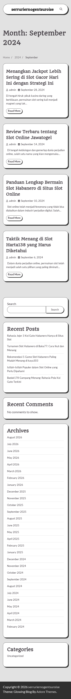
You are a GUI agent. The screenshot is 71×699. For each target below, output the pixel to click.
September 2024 (16, 579)
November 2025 (16, 498)
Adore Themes (46, 691)
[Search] (61, 9)
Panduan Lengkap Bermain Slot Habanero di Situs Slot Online (34, 188)
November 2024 (16, 565)
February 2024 (15, 626)
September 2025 (16, 511)
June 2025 (13, 525)
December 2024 (16, 559)
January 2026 (15, 484)
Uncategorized (15, 655)
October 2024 (15, 572)
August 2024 (14, 586)
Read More (14, 110)
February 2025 (15, 545)
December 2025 (16, 491)
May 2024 (13, 606)
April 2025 (13, 538)
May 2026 (13, 457)
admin (12, 89)
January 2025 (15, 552)
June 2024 (13, 599)
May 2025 (13, 532)
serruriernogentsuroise (32, 9)
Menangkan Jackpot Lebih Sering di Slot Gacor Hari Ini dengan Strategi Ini (33, 77)
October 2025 (15, 505)
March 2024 (14, 619)
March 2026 (14, 471)
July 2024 (13, 593)
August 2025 (14, 518)
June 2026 (13, 451)
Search (11, 304)
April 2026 (13, 464)
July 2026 (13, 444)
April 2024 (13, 613)
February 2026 (15, 477)
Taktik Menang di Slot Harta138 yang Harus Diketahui (29, 244)
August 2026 (14, 437)
